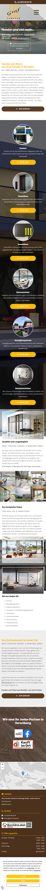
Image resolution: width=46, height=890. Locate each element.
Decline (23, 881)
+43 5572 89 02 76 (24, 2)
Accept (23, 876)
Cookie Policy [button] (30, 868)
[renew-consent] (2, 887)
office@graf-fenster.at (11, 818)
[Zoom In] (2, 764)
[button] (36, 12)
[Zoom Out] (2, 767)
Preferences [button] (37, 870)
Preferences (23, 885)
